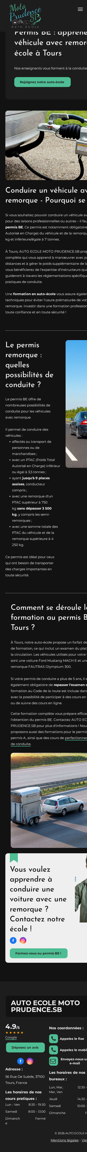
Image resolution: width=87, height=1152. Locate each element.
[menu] (80, 9)
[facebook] (13, 941)
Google (11, 1037)
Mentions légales (65, 1140)
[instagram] (23, 941)
